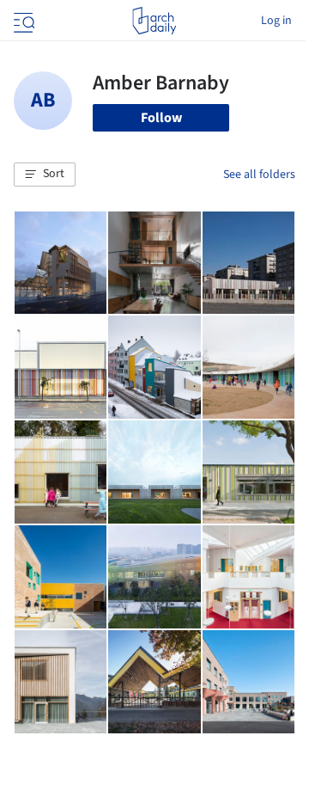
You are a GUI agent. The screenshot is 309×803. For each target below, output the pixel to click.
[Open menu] (22, 21)
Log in (276, 21)
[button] (45, 174)
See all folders (259, 174)
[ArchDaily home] (154, 20)
